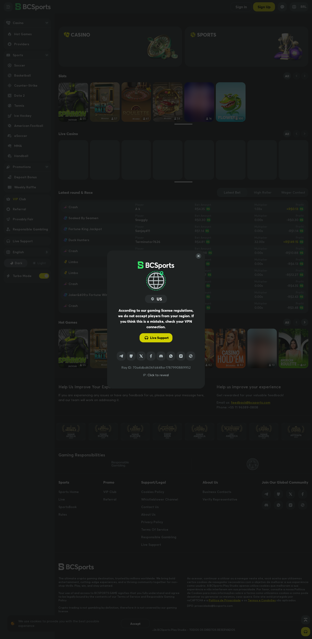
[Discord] (161, 356)
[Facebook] (151, 356)
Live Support (159, 337)
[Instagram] (180, 356)
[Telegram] (121, 356)
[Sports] (190, 356)
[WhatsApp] (170, 356)
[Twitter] (141, 356)
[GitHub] (131, 356)
